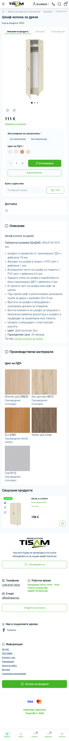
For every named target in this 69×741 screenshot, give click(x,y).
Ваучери (6, 669)
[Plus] (22, 163)
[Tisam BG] (34, 542)
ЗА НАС (5, 649)
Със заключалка (18, 139)
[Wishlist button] (7, 110)
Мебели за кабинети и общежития (24, 11)
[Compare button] (14, 110)
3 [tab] (37, 102)
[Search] (59, 4)
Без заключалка (39, 139)
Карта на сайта (9, 665)
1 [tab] (32, 103)
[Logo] (16, 4)
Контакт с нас (8, 657)
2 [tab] (34, 102)
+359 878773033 (11, 585)
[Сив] (10, 151)
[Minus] (10, 163)
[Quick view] (5, 502)
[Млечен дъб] (16, 151)
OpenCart (41, 709)
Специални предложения (14, 674)
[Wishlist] (5, 507)
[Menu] (3, 4)
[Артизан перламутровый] (28, 151)
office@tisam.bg (10, 597)
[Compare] (5, 512)
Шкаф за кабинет (39, 498)
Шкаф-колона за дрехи (29, 338)
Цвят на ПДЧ (16, 146)
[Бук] (22, 151)
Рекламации (8, 661)
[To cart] (62, 524)
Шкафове (48, 11)
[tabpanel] (34, 69)
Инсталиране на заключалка (24, 133)
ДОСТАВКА (7, 653)
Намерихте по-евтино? (15, 124)
